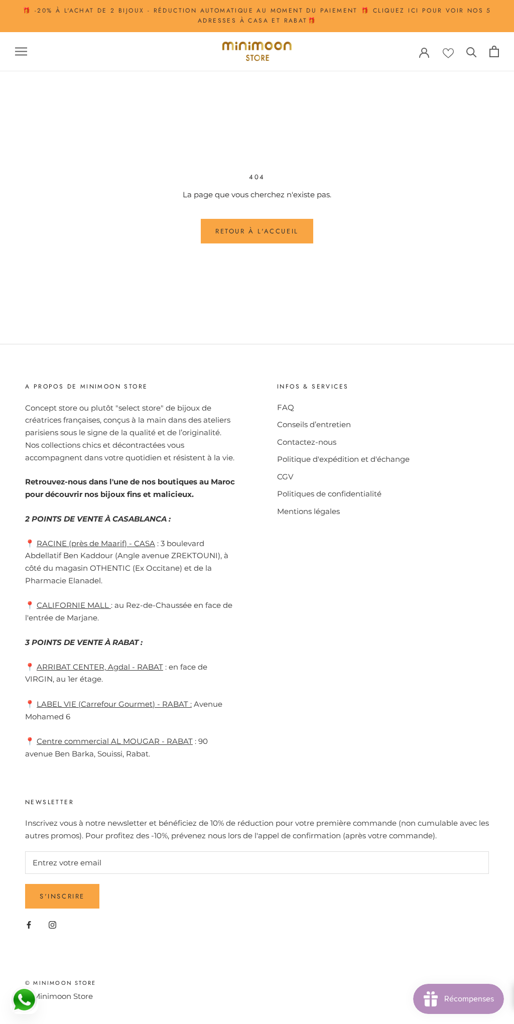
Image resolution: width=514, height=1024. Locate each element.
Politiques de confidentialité (329, 493)
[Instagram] (52, 925)
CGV (285, 476)
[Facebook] (29, 925)
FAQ (285, 407)
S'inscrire (62, 896)
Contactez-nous (306, 442)
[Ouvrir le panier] (494, 51)
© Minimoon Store (60, 983)
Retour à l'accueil (257, 231)
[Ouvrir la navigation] (21, 51)
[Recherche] (471, 51)
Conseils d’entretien (314, 424)
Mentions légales (308, 511)
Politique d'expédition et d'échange (343, 459)
